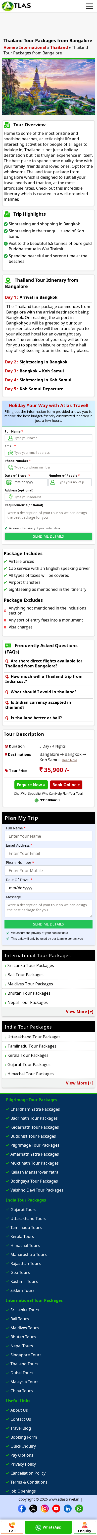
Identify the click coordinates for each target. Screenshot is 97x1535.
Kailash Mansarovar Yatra (34, 1172)
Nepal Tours (21, 1346)
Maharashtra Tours (28, 1254)
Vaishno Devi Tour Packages (36, 1190)
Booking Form (23, 1437)
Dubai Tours (21, 1373)
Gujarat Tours (23, 1209)
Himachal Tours (25, 1245)
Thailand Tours (24, 1364)
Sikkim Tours (22, 1290)
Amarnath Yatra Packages (34, 1154)
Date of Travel (17, 475)
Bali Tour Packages (25, 974)
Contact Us (20, 1419)
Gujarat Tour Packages (28, 1064)
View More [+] (80, 1011)
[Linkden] (68, 1508)
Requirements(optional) (24, 505)
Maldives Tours (24, 1328)
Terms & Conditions (29, 1482)
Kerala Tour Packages (27, 1055)
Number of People (64, 475)
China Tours (21, 1390)
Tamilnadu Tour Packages (31, 1046)
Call (12, 1531)
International (32, 47)
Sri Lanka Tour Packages (30, 965)
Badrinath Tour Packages (34, 1118)
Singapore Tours (26, 1355)
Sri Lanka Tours (24, 1310)
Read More (69, 760)
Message (13, 897)
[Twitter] (33, 1508)
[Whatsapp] (79, 1508)
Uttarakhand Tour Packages (33, 1037)
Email (10, 446)
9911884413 (50, 799)
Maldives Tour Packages (30, 984)
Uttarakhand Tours (28, 1218)
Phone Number (18, 461)
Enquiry (84, 1531)
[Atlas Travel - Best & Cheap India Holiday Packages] (16, 6)
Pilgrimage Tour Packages (34, 1145)
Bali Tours (19, 1319)
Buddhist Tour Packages (33, 1136)
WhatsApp (52, 1527)
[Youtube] (56, 1508)
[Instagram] (45, 1508)
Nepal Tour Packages (27, 1002)
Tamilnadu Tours (26, 1227)
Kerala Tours (22, 1236)
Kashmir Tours (24, 1281)
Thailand (59, 47)
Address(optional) (19, 490)
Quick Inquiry (23, 1446)
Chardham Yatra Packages (35, 1109)
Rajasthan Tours (25, 1263)
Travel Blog (20, 1428)
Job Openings (23, 1491)
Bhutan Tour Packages (28, 993)
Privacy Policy (23, 1464)
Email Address (19, 845)
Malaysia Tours (24, 1381)
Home (9, 47)
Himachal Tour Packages (30, 1073)
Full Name (14, 431)
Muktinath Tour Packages (34, 1163)
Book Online (65, 784)
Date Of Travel (19, 879)
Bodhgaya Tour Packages (34, 1181)
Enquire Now (30, 784)
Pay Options (21, 1455)
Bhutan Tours (23, 1337)
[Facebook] (22, 1508)
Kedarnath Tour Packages (34, 1127)
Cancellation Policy (28, 1473)
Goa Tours (20, 1272)
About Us (19, 1410)
